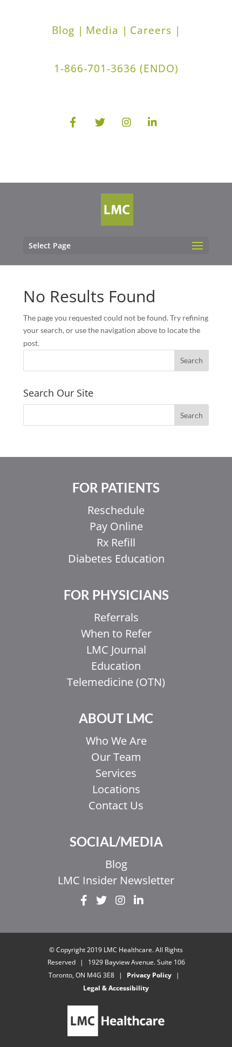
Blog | (68, 30)
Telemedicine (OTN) (116, 682)
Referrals (116, 617)
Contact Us (116, 805)
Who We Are (116, 740)
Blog (116, 864)
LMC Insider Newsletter (116, 880)
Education (116, 665)
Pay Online (116, 526)
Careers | (155, 30)
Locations (116, 789)
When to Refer (116, 633)
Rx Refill (116, 542)
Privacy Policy (149, 975)
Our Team (116, 757)
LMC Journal (116, 649)
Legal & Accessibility (116, 988)
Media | (107, 30)
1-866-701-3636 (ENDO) (116, 68)
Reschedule (116, 510)
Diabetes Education (116, 558)
